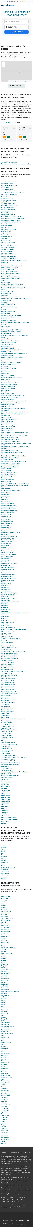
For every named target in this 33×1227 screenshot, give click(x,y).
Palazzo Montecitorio (7, 521)
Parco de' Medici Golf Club (9, 536)
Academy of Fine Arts (7, 183)
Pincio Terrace (5, 604)
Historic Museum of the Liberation (11, 362)
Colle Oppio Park (6, 293)
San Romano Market (7, 666)
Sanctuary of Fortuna (7, 669)
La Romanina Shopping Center (10, 382)
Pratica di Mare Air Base (8, 627)
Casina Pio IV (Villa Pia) (8, 247)
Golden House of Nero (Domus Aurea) (12, 357)
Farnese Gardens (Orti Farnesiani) (11, 315)
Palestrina (4, 1050)
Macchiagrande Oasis (7, 393)
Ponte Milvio (4, 607)
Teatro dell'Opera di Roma (8, 730)
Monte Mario (5, 1024)
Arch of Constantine (7, 198)
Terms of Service (8, 1220)
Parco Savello (5, 545)
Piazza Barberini (5, 558)
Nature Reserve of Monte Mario (10, 465)
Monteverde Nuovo (7, 1033)
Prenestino (4, 1072)
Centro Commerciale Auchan (9, 267)
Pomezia (3, 1066)
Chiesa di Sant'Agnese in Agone (10, 273)
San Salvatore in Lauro (7, 667)
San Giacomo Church (7, 660)
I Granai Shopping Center (8, 368)
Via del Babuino (5, 781)
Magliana (3, 1017)
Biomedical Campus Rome (8, 229)
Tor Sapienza (5, 1110)
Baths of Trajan (5, 227)
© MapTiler (15, 81)
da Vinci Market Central (8, 304)
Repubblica (4, 869)
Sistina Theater (5, 713)
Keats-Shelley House (7, 381)
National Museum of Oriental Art (10, 454)
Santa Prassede (5, 695)
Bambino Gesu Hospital (8, 209)
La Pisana (4, 993)
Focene (3, 958)
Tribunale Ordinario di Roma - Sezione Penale (14, 757)
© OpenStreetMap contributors (24, 81)
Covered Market (6, 300)
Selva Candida (5, 1095)
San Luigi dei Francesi (7, 662)
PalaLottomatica (5, 488)
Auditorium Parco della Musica (10, 205)
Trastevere (4, 877)
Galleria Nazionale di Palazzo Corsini (11, 350)
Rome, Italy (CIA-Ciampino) (9, 162)
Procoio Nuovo (5, 1075)
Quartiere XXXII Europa (8, 867)
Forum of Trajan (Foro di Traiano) (11, 331)
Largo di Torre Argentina (8, 386)
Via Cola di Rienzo (6, 777)
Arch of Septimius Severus (8, 200)
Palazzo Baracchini (6, 494)
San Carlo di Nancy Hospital (9, 657)
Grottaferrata (5, 978)
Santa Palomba (5, 1094)
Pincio (3, 1061)
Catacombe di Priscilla (7, 255)
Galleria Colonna (6, 346)
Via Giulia (4, 788)
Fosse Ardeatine (6, 333)
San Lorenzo (5, 873)
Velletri (3, 1134)
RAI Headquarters (6, 635)
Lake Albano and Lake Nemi (9, 384)
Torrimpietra (4, 1119)
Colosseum (4, 295)
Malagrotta (4, 1019)
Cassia (3, 849)
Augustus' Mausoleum (7, 207)
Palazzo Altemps (6, 492)
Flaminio (3, 855)
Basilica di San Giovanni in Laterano (11, 216)
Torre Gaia (4, 1117)
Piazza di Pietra (5, 582)
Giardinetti (4, 977)
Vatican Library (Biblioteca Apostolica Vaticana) (14, 772)
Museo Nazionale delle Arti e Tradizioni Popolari (15, 432)
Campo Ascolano (6, 911)
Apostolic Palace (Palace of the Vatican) (12, 192)
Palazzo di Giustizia (6, 514)
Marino (3, 1020)
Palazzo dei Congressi (7, 503)
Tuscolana (4, 1128)
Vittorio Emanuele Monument (9, 819)
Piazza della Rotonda (7, 576)
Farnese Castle (5, 313)
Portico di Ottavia (6, 625)
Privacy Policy (18, 1220)
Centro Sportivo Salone (8, 269)
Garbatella (4, 971)
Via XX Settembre (6, 1139)
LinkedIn (16, 1207)
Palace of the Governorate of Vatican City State (15, 483)
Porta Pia (4, 618)
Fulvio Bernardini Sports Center (10, 340)
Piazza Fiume (5, 587)
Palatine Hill (4, 1048)
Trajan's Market (5, 752)
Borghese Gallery (6, 233)
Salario (3, 1086)
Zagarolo (4, 1143)
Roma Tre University (7, 642)
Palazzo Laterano (6, 518)
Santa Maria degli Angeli (8, 682)
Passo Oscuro (5, 1053)
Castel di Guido (5, 924)
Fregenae (4, 966)
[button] (3, 63)
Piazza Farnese (5, 585)
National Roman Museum (8, 459)
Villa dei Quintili (5, 801)
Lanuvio (3, 1004)
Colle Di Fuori (5, 942)
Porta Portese (5, 620)
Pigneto (3, 1059)
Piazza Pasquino (6, 591)
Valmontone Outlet (6, 768)
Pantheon (4, 530)
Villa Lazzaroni (5, 808)
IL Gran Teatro (5, 372)
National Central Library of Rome (10, 441)
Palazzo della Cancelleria (8, 509)
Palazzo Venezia (6, 529)
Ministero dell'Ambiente (8, 404)
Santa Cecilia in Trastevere (9, 675)
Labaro (3, 1000)
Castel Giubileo (5, 929)
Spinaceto (4, 1103)
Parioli (3, 866)
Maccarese (4, 1013)
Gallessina (4, 967)
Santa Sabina (5, 699)
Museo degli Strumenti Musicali (10, 419)
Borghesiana (5, 907)
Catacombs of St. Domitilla (8, 258)
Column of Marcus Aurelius (9, 297)
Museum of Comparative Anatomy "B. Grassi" (14, 434)
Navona (3, 860)
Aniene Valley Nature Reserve (10, 191)
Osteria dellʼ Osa (6, 1042)
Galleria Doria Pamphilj (7, 348)
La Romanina (5, 995)
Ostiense (3, 1044)
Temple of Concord (6, 731)
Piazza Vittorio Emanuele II (9, 598)
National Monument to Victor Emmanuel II (13, 452)
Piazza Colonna (5, 562)
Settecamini (4, 1099)
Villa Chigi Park (5, 799)
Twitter (26, 1205)
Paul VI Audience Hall (7, 556)
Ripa (2, 1079)
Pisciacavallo (5, 1062)
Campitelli (4, 909)
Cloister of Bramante (7, 291)
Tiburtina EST (5, 875)
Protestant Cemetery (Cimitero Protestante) (13, 629)
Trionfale (3, 1126)
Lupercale (4, 392)
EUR (2, 853)
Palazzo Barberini (6, 496)
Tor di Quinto (5, 1108)
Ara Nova (4, 900)
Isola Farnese (5, 984)
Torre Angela (5, 1115)
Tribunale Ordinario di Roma (9, 755)
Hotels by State (6, 1199)
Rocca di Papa (5, 1081)
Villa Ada (3, 794)
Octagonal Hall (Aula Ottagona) (10, 467)
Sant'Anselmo (5, 704)
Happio (3, 361)
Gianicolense (5, 975)
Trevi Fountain (5, 753)
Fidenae (3, 955)
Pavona (3, 1057)
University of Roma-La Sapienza (10, 762)
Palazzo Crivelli (5, 501)
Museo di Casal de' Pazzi (8, 426)
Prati (2, 1070)
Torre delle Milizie (6, 748)
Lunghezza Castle (6, 390)
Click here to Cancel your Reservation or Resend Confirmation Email (15, 1178)
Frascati (3, 962)
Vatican (3, 878)
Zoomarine (4, 823)
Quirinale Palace (6, 633)
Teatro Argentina (6, 728)
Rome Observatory (6, 649)
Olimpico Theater (6, 468)
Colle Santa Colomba (7, 944)
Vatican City (4, 1132)
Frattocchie (4, 964)
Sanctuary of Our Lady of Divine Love (12, 671)
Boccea (3, 905)
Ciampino (4, 940)
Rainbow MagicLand (7, 636)
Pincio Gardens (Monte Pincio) (10, 602)
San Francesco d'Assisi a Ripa (9, 658)
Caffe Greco (4, 238)
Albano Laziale (5, 896)
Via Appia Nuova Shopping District (11, 775)
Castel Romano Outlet (7, 249)
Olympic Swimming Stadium (9, 472)
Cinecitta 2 (4, 280)
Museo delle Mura (6, 423)
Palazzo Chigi (5, 499)
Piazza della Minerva (7, 572)
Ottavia (3, 1046)
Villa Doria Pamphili (6, 803)
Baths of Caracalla (6, 224)
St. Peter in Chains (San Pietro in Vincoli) (12, 719)
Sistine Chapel (5, 715)
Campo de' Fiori (5, 240)
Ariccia (3, 902)
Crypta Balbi (4, 302)
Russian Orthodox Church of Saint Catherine (14, 651)
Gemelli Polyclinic (6, 351)
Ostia (2, 864)
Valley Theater (5, 766)
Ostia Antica (4, 477)
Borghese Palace (6, 234)
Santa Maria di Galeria (7, 1092)
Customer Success (17, 1199)
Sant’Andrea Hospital (7, 673)
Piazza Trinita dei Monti (8, 594)
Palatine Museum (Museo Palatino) (11, 490)
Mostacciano (5, 1037)
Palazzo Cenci (5, 498)
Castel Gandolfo (6, 927)
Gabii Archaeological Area (8, 342)
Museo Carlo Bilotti (6, 417)
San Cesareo (5, 1090)
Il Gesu (3, 370)
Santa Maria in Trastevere (8, 691)
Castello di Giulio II (6, 253)
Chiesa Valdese (5, 275)
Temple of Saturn (6, 733)
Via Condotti (4, 779)
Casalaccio (4, 916)
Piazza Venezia (5, 596)
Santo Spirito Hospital (7, 711)
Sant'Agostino (5, 700)
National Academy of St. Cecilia (10, 439)
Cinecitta (3, 851)
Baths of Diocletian (6, 225)
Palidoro (3, 1051)
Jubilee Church (5, 379)
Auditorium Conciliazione (8, 203)
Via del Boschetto (6, 783)
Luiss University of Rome (8, 388)
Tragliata (3, 1125)
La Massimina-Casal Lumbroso (10, 991)
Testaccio (4, 1106)
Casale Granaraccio (7, 918)
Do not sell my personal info (10, 1201)
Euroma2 (3, 309)
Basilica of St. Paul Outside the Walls (11, 222)
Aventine (3, 847)
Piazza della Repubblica (8, 574)
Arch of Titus (5, 202)
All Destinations (21, 1197)
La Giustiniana (5, 989)
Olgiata (3, 1041)
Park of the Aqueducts (7, 551)
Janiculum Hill (5, 986)
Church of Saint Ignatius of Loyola (11, 277)
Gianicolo (4, 856)
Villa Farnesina (5, 805)
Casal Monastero (6, 913)
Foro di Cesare (5, 326)
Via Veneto (4, 792)
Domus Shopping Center (8, 306)
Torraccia (4, 1114)
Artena (3, 904)
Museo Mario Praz (6, 428)
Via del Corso (5, 784)
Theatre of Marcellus (7, 737)
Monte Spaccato (6, 1030)
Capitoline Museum (6, 244)
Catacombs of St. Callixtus (8, 256)
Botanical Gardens (6, 236)
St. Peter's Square (6, 722)
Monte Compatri (5, 1022)
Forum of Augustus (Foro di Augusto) (11, 330)
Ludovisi (3, 858)
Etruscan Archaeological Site (9, 308)
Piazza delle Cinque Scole (8, 578)
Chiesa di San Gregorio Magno (10, 271)
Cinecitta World (5, 282)
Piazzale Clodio (5, 600)
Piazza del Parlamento (7, 569)
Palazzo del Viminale (7, 507)
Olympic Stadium (6, 470)
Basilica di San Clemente (8, 214)
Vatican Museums (6, 773)
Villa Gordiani (5, 806)
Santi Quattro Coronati (7, 708)
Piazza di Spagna (6, 583)
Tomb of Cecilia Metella (8, 742)
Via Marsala (4, 1136)
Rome (3, 1084)
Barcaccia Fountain (6, 211)
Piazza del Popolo (6, 571)
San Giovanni (5, 871)
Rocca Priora (5, 1083)
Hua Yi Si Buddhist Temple (8, 364)
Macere (3, 1015)
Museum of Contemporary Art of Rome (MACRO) (15, 435)
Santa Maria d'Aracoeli (7, 680)
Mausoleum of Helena (7, 399)
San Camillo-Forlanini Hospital (9, 655)
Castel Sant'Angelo (6, 251)
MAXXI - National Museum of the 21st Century (14, 401)
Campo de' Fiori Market (8, 242)
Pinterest (22, 1207)
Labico (3, 1002)
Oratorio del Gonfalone (8, 474)
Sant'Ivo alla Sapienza (7, 710)
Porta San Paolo (6, 624)
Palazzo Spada (5, 525)
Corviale (3, 949)
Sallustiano (4, 1088)
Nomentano (4, 862)
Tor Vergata (4, 1112)
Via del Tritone (5, 786)
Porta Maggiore (5, 616)
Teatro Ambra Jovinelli (7, 726)
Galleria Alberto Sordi (7, 344)
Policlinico (4, 1064)
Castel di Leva (5, 925)
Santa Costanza (5, 677)
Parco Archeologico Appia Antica (10, 532)
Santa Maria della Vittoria (8, 688)
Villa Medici (4, 812)
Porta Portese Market (7, 622)
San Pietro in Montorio (7, 664)
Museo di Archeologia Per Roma (10, 425)
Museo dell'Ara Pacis (7, 421)
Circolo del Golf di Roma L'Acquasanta (12, 284)
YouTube (4, 1207)
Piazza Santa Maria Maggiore (9, 593)
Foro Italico (4, 328)
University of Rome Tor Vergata (10, 764)
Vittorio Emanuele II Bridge (9, 817)
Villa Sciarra (4, 814)
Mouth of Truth (5, 415)
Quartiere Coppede (6, 1077)
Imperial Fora (5, 373)
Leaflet (10, 81)
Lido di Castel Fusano (7, 1008)
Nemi (2, 1039)
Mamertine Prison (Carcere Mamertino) (12, 395)
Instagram (10, 1207)
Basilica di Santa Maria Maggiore (10, 220)
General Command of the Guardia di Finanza (14, 353)
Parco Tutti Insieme (6, 547)
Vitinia (3, 1141)
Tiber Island (4, 739)
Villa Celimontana (6, 797)
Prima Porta (4, 1073)
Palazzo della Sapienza (8, 512)
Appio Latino (4, 898)
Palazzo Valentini (6, 527)
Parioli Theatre (5, 549)
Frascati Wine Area (6, 339)
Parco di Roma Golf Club (8, 540)
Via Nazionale (5, 1137)
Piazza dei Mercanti (6, 565)
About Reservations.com (8, 1197)
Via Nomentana (5, 790)
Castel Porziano (5, 931)
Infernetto (4, 982)
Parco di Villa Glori (6, 541)
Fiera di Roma (5, 319)
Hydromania (4, 366)
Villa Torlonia (5, 815)
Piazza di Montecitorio (7, 580)
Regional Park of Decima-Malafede (11, 638)
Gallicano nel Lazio (6, 969)
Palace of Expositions (7, 479)
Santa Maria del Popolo (8, 684)
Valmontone (4, 1130)
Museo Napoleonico (7, 430)
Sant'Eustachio (5, 706)
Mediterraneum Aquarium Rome (10, 403)
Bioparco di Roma (6, 231)
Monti (2, 1035)
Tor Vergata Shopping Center (9, 744)
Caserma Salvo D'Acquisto (8, 245)
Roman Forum (5, 644)
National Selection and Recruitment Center (13, 461)
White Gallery (5, 821)
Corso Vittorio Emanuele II (8, 947)
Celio (2, 935)
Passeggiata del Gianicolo (8, 554)
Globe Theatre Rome (7, 355)
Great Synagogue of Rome (9, 359)
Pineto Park (4, 605)
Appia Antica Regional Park (9, 194)
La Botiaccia (4, 988)
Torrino (3, 1121)
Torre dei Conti (5, 746)
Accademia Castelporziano (9, 185)
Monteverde (4, 1031)
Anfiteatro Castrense (7, 189)
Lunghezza (4, 1011)
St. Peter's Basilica (6, 720)
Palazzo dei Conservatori (8, 505)
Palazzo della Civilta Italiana (9, 510)
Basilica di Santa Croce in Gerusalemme (12, 218)
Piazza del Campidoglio (8, 567)
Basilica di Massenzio (7, 213)
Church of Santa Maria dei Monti (10, 278)
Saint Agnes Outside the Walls (9, 653)
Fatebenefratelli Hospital (8, 317)
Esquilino (3, 951)
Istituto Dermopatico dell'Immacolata (11, 377)
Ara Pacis (4, 196)
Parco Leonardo (6, 543)
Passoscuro (4, 1055)
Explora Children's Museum (9, 311)
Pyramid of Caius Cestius (8, 631)
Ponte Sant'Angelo (6, 609)
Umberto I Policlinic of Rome (9, 761)
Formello (3, 960)
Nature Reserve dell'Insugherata (10, 463)
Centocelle (4, 936)
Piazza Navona (5, 589)
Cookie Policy (26, 1220)
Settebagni (4, 1097)
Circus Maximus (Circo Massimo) (10, 286)
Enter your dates (16, 85)
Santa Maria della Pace (8, 686)
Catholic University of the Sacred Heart (12, 264)
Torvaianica (4, 1123)
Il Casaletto (4, 980)
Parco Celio (4, 534)
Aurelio (3, 845)
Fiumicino (4, 956)
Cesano (3, 938)
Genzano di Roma (6, 973)
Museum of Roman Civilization (9, 437)
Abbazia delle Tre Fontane (9, 182)
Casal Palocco (5, 914)
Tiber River (4, 741)
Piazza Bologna (5, 560)
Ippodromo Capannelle (7, 375)
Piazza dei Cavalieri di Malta (9, 563)
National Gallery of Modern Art (10, 450)
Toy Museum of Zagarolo (8, 750)
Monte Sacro (5, 1028)
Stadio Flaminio (5, 724)
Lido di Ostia (4, 1009)
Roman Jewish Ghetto (7, 646)
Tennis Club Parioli (6, 735)
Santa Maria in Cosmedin (8, 689)
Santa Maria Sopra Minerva (9, 693)
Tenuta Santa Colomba (7, 1104)
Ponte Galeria (5, 1068)
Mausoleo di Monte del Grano (9, 397)
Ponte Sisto (4, 611)
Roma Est (4, 640)
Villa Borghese (5, 795)
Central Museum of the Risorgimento (11, 266)
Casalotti (3, 922)
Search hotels (16, 32)
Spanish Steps (5, 717)
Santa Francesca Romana (8, 678)
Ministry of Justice (6, 406)
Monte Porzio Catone (7, 1026)
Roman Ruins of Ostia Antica (9, 647)
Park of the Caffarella (7, 552)
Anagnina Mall (5, 187)
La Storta (4, 999)
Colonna (3, 946)
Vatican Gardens (6, 770)
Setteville (4, 1101)
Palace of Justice (6, 481)
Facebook (20, 1205)
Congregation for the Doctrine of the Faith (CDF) (15, 298)
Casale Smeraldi (6, 920)
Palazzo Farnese (6, 516)
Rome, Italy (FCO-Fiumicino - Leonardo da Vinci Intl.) (16, 164)
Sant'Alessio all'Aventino (8, 702)
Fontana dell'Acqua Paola (8, 320)
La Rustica (4, 997)
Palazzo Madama (6, 520)
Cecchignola (5, 933)
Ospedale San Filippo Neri (8, 476)
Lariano (3, 1006)
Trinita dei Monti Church (8, 759)
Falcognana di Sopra (7, 953)
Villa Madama (5, 810)
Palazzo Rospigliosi (6, 523)
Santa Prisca (4, 697)
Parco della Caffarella (7, 538)
